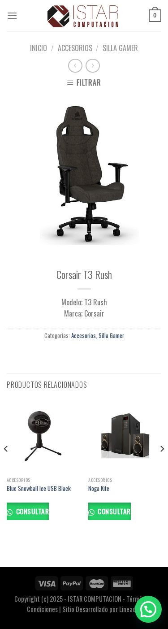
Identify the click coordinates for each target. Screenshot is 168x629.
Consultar (31, 511)
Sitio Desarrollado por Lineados (102, 609)
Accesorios (75, 48)
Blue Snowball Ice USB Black (39, 489)
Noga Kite (98, 489)
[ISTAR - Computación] (83, 15)
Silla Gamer (120, 48)
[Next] (161, 467)
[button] (148, 609)
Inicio (38, 48)
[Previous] (6, 467)
